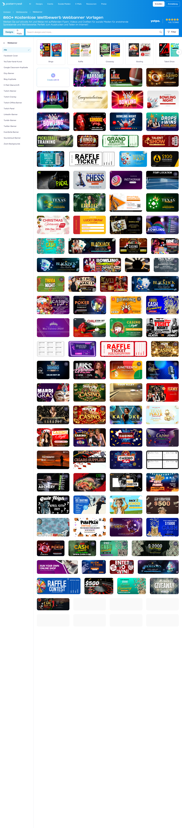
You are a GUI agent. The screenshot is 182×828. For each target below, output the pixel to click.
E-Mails (19, 32)
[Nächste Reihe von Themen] (178, 52)
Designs (9, 32)
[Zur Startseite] (11, 4)
